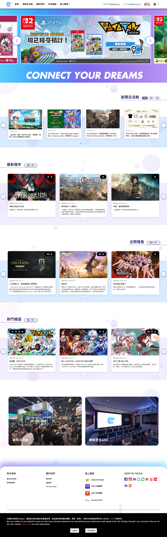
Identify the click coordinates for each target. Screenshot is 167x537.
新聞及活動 (27, 4)
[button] (156, 4)
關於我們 (40, 4)
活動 (157, 98)
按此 (112, 519)
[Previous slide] (16, 40)
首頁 (17, 4)
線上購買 (64, 4)
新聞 (151, 98)
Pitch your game (51, 486)
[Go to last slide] (3, 125)
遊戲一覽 (30, 165)
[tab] (80, 143)
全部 (144, 98)
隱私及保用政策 (11, 479)
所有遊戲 (52, 4)
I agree (75, 530)
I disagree (91, 530)
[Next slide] (150, 40)
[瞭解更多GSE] (121, 421)
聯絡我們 (48, 483)
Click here (26, 524)
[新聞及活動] (45, 421)
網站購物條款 (11, 483)
